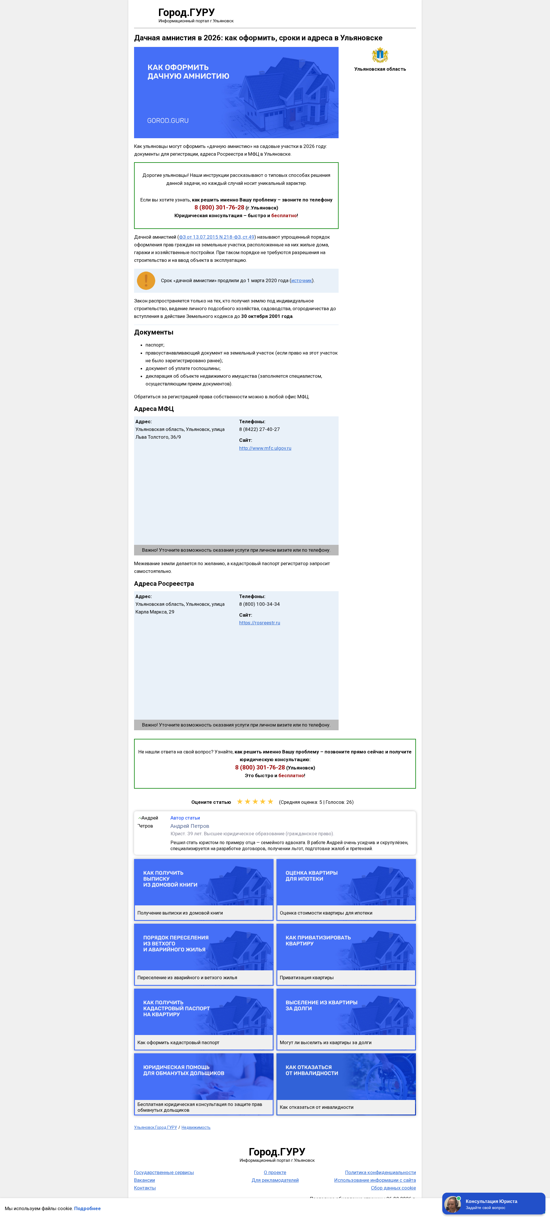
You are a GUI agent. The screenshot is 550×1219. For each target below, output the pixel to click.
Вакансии (144, 1180)
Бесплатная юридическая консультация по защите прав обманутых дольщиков (200, 1107)
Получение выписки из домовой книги (180, 913)
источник (301, 280)
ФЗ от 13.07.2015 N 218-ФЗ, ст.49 (216, 237)
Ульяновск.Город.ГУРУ (155, 1127)
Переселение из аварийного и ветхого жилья (187, 977)
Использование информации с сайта (375, 1180)
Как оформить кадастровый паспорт (178, 1042)
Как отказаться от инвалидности (316, 1107)
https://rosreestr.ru (259, 623)
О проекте (275, 1172)
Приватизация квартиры (307, 977)
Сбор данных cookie (393, 1188)
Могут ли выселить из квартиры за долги (326, 1042)
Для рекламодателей (275, 1180)
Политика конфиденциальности (380, 1172)
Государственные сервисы (164, 1172)
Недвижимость (196, 1127)
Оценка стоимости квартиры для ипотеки (326, 913)
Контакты (145, 1188)
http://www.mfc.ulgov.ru (265, 448)
